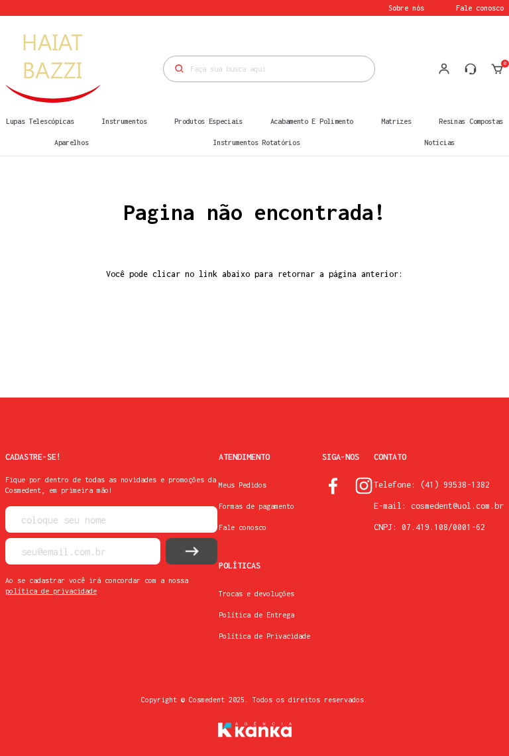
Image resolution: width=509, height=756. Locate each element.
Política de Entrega (256, 615)
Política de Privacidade (264, 636)
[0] (497, 69)
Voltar (254, 339)
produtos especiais (208, 121)
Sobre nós (406, 8)
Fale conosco (480, 8)
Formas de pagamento (256, 506)
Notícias (439, 142)
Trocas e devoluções (256, 594)
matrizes (396, 121)
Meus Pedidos (242, 485)
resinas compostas (471, 121)
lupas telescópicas (40, 121)
